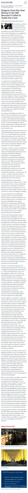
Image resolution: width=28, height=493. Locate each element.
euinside (7, 2)
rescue (14, 210)
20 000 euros (17, 394)
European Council (17, 29)
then (10, 279)
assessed (23, 333)
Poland (3, 256)
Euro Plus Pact (20, 271)
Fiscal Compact (17, 302)
